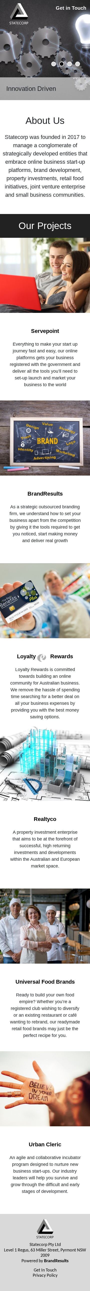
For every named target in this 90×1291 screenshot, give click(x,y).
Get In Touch (45, 1270)
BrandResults (56, 1261)
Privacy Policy (45, 1275)
